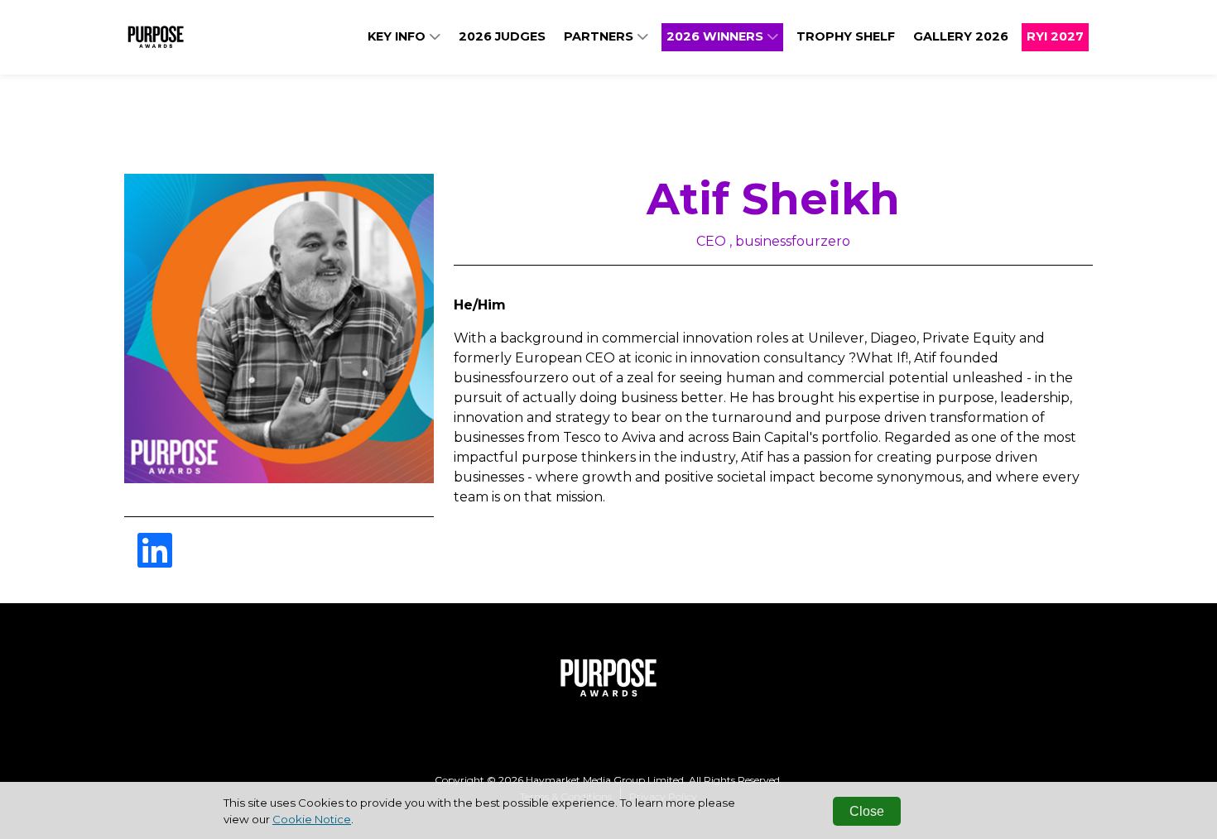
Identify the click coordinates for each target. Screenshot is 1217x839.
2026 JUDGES (502, 36)
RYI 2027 (1055, 36)
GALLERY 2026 (960, 36)
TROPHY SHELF (845, 36)
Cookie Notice (311, 819)
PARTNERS (600, 36)
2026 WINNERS (716, 36)
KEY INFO (398, 36)
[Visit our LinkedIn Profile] (154, 560)
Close (866, 811)
